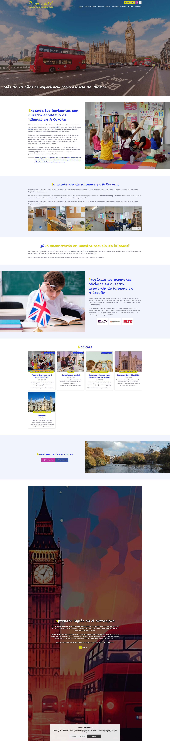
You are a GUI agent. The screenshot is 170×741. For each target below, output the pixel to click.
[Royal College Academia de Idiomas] (40, 4)
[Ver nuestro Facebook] (140, 2)
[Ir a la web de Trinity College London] (102, 321)
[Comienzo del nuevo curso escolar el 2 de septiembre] (99, 361)
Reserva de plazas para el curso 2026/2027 (42, 376)
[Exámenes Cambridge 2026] (128, 361)
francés (30, 129)
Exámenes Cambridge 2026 (128, 375)
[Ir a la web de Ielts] (127, 321)
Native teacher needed (71, 375)
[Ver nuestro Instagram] (136, 2)
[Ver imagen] (37, 218)
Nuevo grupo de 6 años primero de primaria (42, 371)
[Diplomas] (41, 402)
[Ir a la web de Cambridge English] (115, 321)
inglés (57, 127)
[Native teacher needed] (70, 361)
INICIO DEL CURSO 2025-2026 (99, 371)
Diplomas (70, 371)
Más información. (111, 731)
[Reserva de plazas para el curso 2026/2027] (41, 361)
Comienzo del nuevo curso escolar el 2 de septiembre (99, 376)
